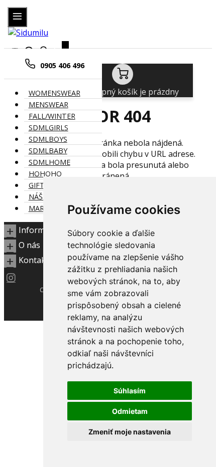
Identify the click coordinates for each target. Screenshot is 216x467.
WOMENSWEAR (54, 93)
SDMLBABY (48, 150)
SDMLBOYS (48, 139)
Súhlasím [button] (130, 390)
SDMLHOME (49, 162)
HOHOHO (45, 173)
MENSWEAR (48, 104)
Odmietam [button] (130, 411)
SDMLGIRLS (48, 127)
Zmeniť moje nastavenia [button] (129, 431)
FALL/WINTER (52, 116)
